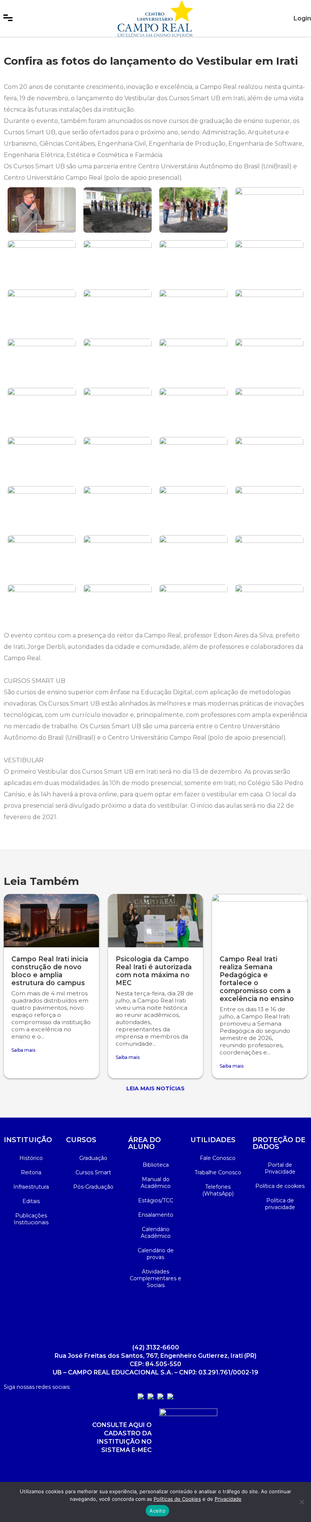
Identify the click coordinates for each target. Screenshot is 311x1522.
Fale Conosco (218, 1158)
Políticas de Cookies (177, 1499)
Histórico (31, 1158)
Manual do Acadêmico (156, 1182)
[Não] (301, 1502)
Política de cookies (280, 1186)
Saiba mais (23, 1050)
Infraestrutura (31, 1186)
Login (302, 18)
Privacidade (228, 1499)
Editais (31, 1201)
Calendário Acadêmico (156, 1232)
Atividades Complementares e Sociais (155, 1278)
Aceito (157, 1511)
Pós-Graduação (93, 1186)
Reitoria (31, 1172)
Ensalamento (155, 1214)
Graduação (93, 1158)
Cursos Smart (93, 1172)
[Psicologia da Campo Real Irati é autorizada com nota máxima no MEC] (155, 920)
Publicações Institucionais (31, 1219)
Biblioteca (156, 1164)
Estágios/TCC (155, 1200)
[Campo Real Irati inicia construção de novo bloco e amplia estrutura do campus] (51, 920)
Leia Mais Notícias (155, 1088)
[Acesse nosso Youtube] (160, 1397)
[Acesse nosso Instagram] (141, 1397)
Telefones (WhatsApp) (218, 1190)
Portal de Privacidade (280, 1168)
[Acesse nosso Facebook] (151, 1397)
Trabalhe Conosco (218, 1172)
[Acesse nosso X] (170, 1397)
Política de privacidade (280, 1204)
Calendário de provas (156, 1254)
